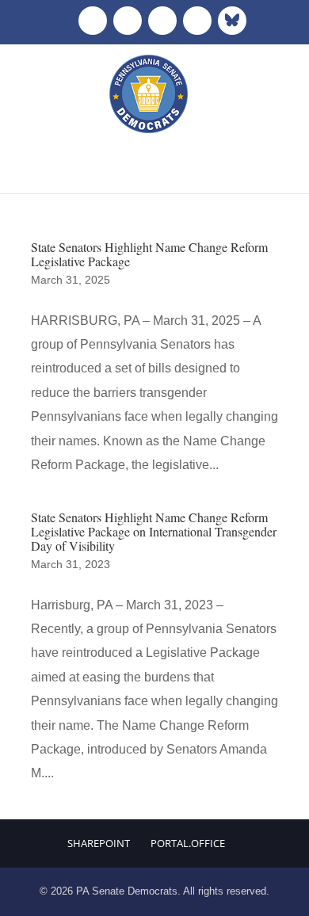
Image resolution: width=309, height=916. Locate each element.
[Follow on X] (127, 20)
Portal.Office (188, 843)
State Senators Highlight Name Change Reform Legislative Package (149, 254)
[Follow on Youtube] (197, 20)
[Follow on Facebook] (92, 20)
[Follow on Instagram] (162, 20)
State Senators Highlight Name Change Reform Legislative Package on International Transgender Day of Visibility (154, 531)
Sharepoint (98, 843)
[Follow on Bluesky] (232, 20)
